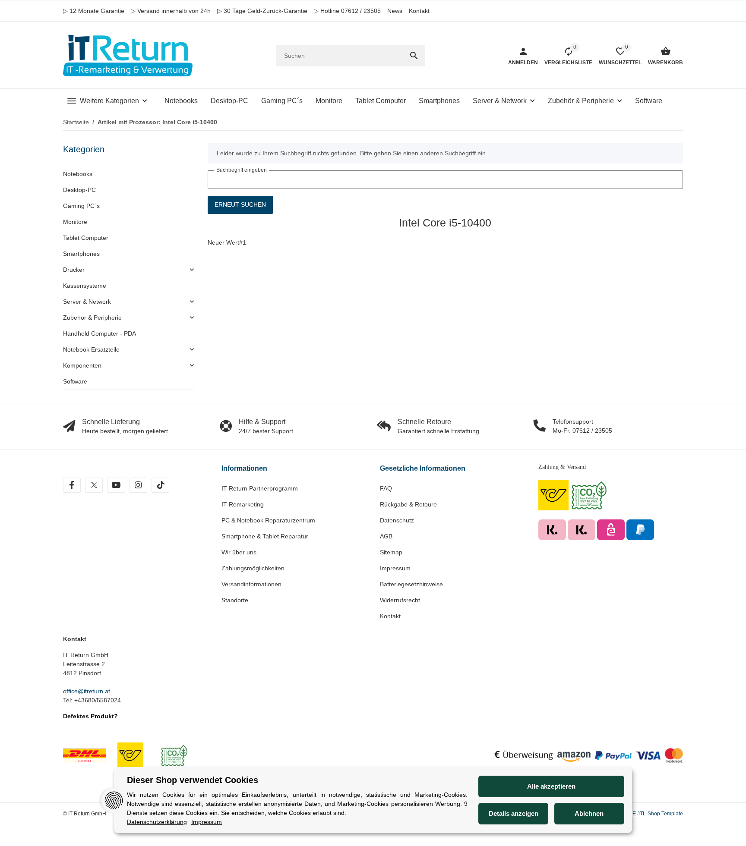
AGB (386, 536)
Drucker (74, 269)
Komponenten (82, 365)
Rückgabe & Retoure (408, 504)
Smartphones (81, 253)
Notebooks (77, 173)
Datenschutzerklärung (157, 821)
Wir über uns (238, 552)
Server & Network (87, 301)
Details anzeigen (513, 813)
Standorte (234, 600)
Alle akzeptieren (551, 786)
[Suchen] (414, 55)
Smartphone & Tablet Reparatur (264, 536)
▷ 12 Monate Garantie (93, 10)
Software (75, 381)
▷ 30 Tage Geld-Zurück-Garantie (262, 10)
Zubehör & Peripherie (92, 317)
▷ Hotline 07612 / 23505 (347, 10)
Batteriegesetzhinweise (411, 584)
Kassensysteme (84, 285)
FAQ (386, 488)
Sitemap (391, 552)
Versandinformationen (251, 584)
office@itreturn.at (86, 691)
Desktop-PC (79, 189)
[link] (128, 270)
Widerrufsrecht (400, 600)
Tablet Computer (85, 237)
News (394, 10)
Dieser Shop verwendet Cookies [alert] (192, 780)
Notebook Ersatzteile (91, 349)
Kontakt (419, 10)
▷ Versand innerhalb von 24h (171, 10)
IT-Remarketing (242, 504)
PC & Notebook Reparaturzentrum (268, 520)
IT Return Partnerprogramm (259, 488)
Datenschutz (397, 520)
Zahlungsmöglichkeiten (252, 568)
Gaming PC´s (81, 205)
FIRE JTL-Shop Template (653, 814)
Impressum (395, 568)
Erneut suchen (240, 204)
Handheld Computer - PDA (99, 333)
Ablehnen (589, 813)
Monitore (75, 221)
